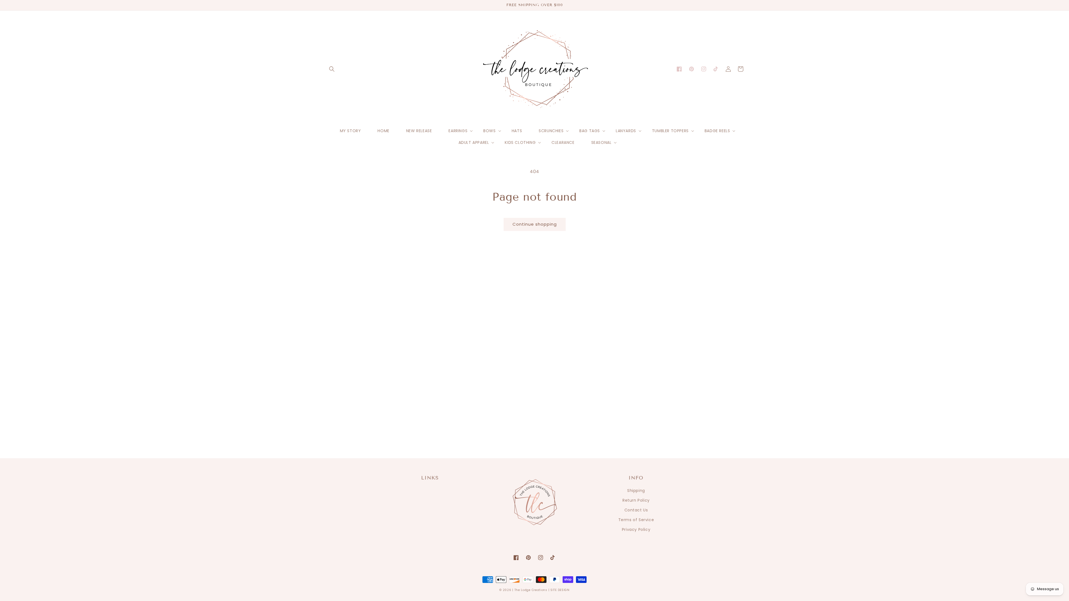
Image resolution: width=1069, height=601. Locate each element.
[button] (332, 69)
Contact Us (636, 510)
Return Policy (636, 500)
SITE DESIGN (560, 590)
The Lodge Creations (530, 590)
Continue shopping (535, 224)
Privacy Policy (636, 529)
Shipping (636, 490)
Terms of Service (636, 520)
